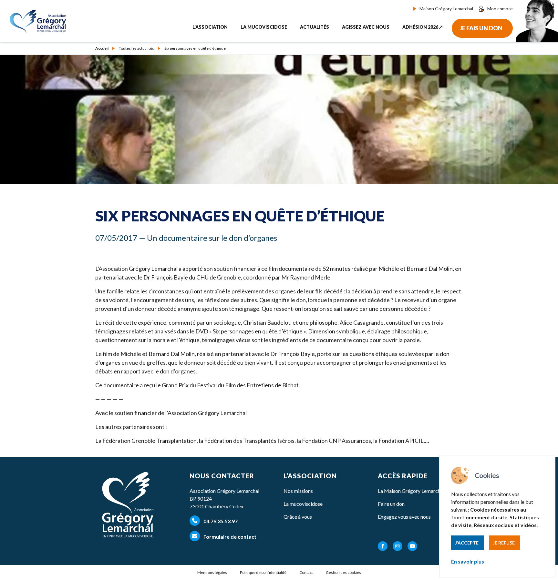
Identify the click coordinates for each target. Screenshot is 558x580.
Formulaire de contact (229, 537)
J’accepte (467, 542)
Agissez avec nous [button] (365, 27)
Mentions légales (212, 572)
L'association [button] (210, 27)
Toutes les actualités (136, 48)
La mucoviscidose (303, 504)
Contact (306, 572)
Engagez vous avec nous (404, 517)
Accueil (101, 48)
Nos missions (298, 491)
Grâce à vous (298, 517)
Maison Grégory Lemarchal (446, 8)
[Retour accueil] (39, 21)
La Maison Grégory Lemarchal (411, 491)
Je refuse (504, 542)
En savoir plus (467, 561)
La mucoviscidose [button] (264, 27)
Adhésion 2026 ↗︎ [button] (422, 27)
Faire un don (391, 504)
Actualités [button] (314, 27)
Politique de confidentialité (263, 572)
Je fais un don (481, 28)
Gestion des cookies (343, 572)
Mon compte (500, 8)
